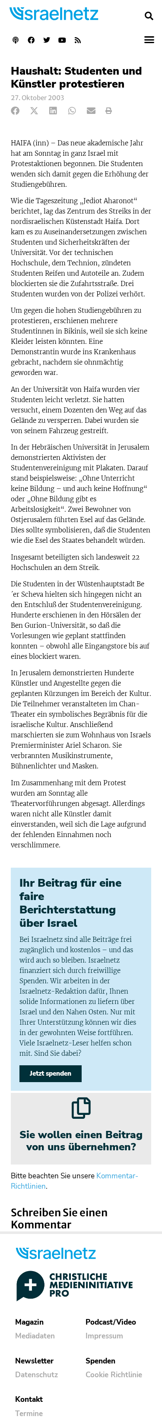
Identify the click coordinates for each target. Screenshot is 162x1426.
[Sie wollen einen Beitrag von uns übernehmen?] (81, 1108)
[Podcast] (15, 40)
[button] (149, 16)
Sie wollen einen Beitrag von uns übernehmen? (81, 1141)
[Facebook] (31, 40)
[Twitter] (47, 40)
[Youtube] (62, 40)
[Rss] (78, 40)
